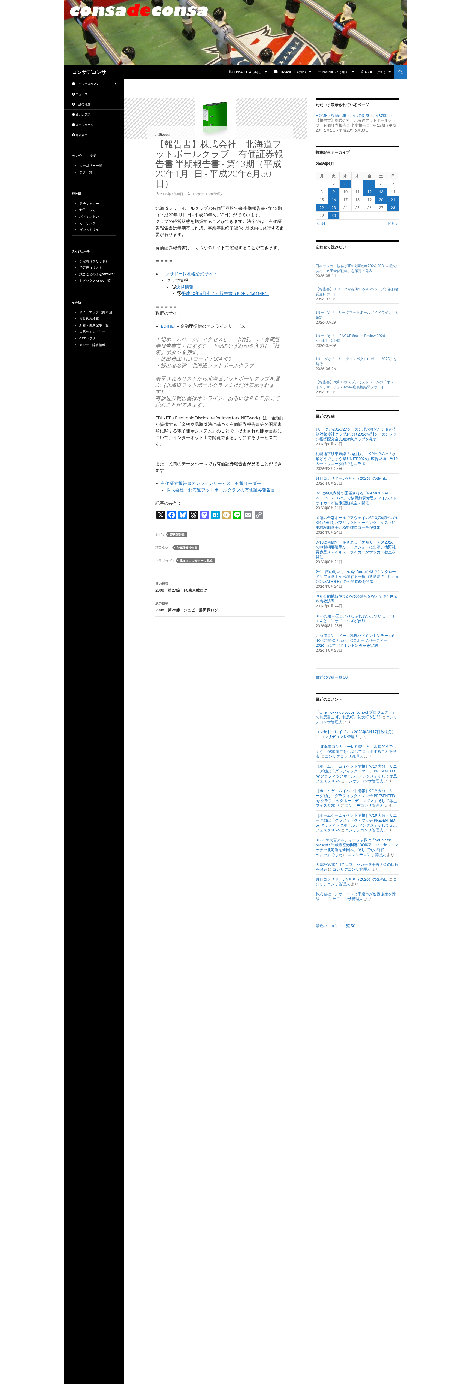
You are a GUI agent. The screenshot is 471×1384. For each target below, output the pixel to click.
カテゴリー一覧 (90, 165)
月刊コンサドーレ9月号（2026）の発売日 (352, 478)
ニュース (81, 94)
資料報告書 (177, 534)
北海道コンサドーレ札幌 (196, 560)
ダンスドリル (89, 230)
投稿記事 (338, 115)
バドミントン (89, 216)
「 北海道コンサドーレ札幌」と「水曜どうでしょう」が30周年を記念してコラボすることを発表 (356, 751)
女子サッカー (89, 210)
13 (381, 191)
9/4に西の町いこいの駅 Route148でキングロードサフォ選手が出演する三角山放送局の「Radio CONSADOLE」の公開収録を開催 (357, 576)
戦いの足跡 (82, 114)
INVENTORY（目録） (335, 72)
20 (381, 199)
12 (369, 191)
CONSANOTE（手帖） (292, 72)
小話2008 (162, 135)
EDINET (168, 326)
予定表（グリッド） (94, 261)
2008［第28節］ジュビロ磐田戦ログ (186, 606)
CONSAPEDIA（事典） (247, 72)
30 (333, 215)
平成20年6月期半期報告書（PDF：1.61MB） (225, 293)
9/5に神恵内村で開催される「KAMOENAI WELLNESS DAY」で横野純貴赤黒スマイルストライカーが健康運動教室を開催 (356, 498)
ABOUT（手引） (375, 72)
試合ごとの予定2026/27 (97, 274)
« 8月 (321, 223)
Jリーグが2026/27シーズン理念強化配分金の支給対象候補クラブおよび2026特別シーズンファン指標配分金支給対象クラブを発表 (356, 434)
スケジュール (84, 124)
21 (393, 199)
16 (333, 199)
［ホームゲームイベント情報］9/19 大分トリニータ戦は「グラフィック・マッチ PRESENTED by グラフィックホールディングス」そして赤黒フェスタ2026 (356, 773)
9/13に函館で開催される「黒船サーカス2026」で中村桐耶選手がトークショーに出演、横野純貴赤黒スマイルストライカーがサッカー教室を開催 (356, 549)
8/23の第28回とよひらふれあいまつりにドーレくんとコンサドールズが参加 (356, 618)
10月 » (392, 223)
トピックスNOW (86, 83)
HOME (321, 115)
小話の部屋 (359, 115)
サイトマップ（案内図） (97, 312)
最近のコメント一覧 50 (335, 925)
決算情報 (185, 286)
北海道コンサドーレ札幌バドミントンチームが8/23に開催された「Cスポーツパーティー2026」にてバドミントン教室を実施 (356, 640)
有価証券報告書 (186, 547)
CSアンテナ (87, 338)
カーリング (87, 223)
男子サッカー (89, 203)
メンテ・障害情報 (92, 345)
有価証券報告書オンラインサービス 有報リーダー (211, 483)
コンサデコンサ (89, 72)
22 (321, 207)
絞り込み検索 (89, 319)
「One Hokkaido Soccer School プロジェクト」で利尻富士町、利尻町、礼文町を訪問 (356, 714)
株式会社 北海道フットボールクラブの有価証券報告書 (220, 489)
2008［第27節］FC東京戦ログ (181, 586)
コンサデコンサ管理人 (207, 194)
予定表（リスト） (92, 268)
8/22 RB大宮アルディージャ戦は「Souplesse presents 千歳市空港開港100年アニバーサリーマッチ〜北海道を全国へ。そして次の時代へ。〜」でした (357, 847)
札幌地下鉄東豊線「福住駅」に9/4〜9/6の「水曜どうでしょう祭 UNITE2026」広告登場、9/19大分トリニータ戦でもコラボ (357, 458)
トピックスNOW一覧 (95, 281)
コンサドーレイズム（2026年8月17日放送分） (356, 731)
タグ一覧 (85, 172)
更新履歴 (81, 135)
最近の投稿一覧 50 (332, 677)
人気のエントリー (92, 332)
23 (333, 207)
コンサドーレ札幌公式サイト (189, 273)
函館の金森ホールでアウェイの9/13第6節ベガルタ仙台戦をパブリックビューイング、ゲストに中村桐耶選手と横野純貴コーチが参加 (357, 522)
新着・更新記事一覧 (94, 325)
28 (393, 207)
